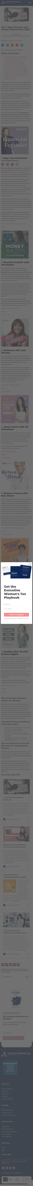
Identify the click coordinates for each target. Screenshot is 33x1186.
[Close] (30, 564)
